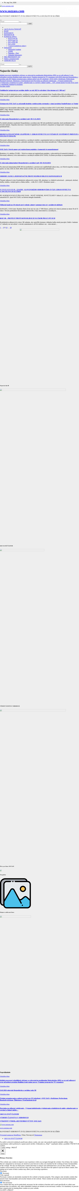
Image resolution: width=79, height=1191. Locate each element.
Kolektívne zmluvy (10, 36)
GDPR (10, 51)
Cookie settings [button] (5, 1147)
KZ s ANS (11, 44)
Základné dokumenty (15, 55)
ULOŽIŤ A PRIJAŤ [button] (6, 1190)
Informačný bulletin (14, 49)
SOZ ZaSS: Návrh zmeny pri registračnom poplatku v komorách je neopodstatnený (29, 149)
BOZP (6, 31)
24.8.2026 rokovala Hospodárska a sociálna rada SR (18, 1090)
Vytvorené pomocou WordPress (10, 1135)
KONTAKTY (8, 33)
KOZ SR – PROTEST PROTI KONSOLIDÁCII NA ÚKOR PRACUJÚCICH (27, 218)
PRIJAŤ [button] (14, 1147)
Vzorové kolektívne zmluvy (17, 46)
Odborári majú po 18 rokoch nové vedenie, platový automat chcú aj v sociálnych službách (31, 205)
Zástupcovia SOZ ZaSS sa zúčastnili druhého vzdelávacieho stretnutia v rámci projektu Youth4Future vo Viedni (39, 104)
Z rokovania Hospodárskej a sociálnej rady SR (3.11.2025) (20, 119)
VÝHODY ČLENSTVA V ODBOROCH (14, 1117)
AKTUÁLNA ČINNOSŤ (12, 29)
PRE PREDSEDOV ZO (12, 57)
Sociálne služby (5, 86)
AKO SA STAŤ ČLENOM (13, 1138)
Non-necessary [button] (5, 1180)
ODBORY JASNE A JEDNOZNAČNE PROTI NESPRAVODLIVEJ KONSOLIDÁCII (31, 176)
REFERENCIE (9, 35)
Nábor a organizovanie (11, 59)
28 (11, 227)
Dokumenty (8, 48)
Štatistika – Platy (13, 53)
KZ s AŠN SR (13, 42)
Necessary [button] (3, 1171)
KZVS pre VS (13, 40)
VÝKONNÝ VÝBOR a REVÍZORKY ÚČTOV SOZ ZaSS (20, 1121)
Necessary (5, 1173)
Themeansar (38, 1135)
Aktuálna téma (4, 100)
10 (6, 227)
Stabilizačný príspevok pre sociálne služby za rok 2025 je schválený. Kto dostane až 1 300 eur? (32, 90)
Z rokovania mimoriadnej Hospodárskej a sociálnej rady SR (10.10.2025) (25, 163)
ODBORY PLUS (10, 60)
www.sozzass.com (12, 11)
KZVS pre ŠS (12, 38)
